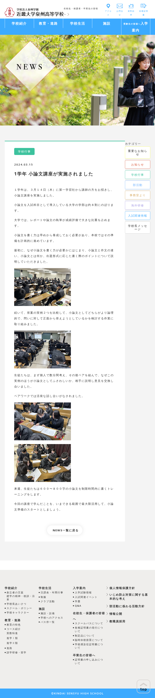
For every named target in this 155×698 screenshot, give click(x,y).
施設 (42, 609)
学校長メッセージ (137, 227)
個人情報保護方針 (122, 588)
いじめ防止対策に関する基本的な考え (128, 596)
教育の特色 (14, 624)
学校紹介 (11, 588)
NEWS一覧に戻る (66, 530)
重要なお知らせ (137, 152)
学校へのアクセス (52, 617)
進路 (9, 648)
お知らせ (137, 164)
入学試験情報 (83, 592)
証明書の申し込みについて (89, 661)
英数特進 (12, 633)
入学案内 (79, 588)
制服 (43, 597)
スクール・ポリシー (19, 608)
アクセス (108, 13)
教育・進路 (13, 620)
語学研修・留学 (16, 652)
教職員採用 (117, 621)
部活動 (138, 185)
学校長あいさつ (16, 603)
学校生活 (45, 588)
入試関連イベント (86, 597)
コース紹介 (14, 629)
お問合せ (119, 13)
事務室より (138, 195)
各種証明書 (143, 13)
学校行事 (137, 175)
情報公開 (115, 614)
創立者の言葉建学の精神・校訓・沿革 (21, 596)
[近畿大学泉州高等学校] (34, 12)
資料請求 (131, 13)
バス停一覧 (48, 622)
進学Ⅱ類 (12, 643)
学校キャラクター (18, 612)
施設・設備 (48, 613)
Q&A (78, 605)
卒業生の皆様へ (84, 655)
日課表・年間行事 (52, 592)
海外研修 (137, 205)
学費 (78, 601)
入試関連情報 (137, 215)
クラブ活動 (48, 601)
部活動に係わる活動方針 (127, 606)
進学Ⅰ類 (12, 638)
